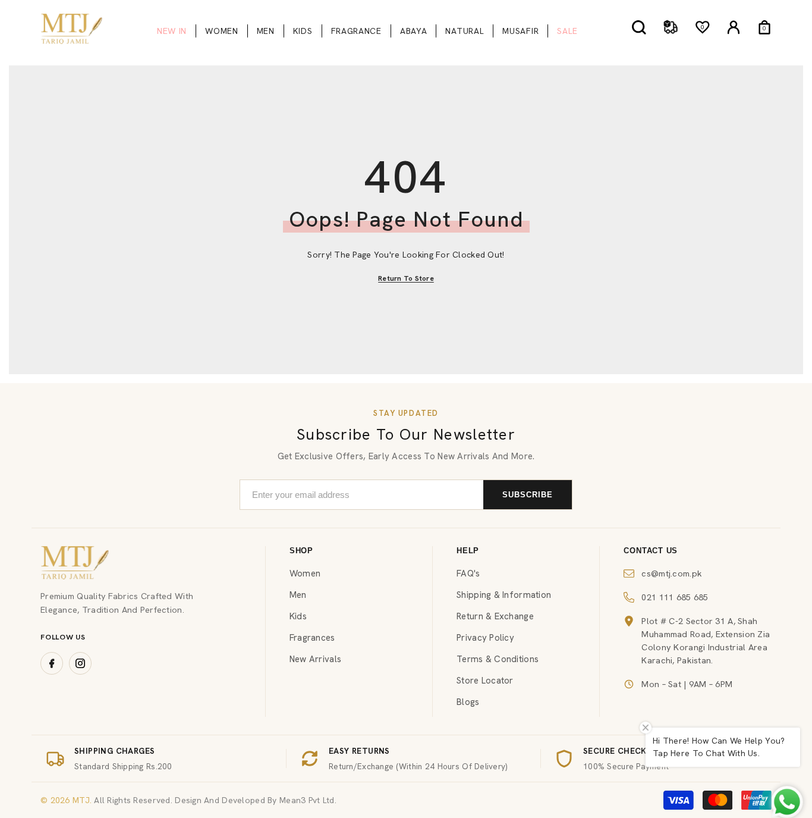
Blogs (468, 702)
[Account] (733, 27)
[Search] (639, 27)
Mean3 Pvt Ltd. (307, 800)
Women (304, 573)
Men (298, 595)
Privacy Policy (485, 638)
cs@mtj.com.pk (671, 573)
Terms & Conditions (498, 659)
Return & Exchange (495, 616)
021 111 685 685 (674, 597)
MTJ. (81, 800)
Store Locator (485, 681)
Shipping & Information (504, 595)
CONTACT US (651, 550)
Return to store (406, 278)
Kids (298, 616)
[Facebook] (51, 663)
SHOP (301, 550)
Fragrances (312, 638)
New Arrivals (315, 659)
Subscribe (527, 494)
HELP (468, 550)
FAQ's (468, 573)
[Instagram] (80, 663)
